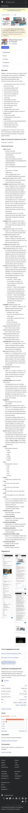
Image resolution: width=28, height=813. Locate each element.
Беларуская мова (8, 795)
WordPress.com (5, 782)
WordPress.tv (5, 778)
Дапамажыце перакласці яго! (14, 10)
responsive (20, 702)
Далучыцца (17, 771)
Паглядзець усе (23, 731)
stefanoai (14, 43)
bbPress (4, 787)
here (12, 142)
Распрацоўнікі (4, 776)
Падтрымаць (18, 776)
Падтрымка (5, 66)
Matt (3, 784)
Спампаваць (5, 47)
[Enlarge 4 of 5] (25, 626)
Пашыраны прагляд (6, 709)
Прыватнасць (4, 767)
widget (25, 702)
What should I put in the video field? (10, 657)
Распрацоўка (6, 62)
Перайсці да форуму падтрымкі (9, 740)
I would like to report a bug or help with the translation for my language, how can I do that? (8, 662)
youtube (17, 705)
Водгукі (5, 55)
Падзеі (16, 773)
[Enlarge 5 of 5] (25, 636)
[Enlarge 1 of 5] (11, 555)
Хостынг (3, 765)
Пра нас (3, 760)
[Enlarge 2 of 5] (25, 555)
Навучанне (4, 771)
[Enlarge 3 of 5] (25, 593)
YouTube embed (23, 705)
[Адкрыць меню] (26, 2)
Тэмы (16, 762)
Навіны (3, 762)
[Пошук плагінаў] (15, 15)
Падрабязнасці (6, 52)
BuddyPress (4, 789)
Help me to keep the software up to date (11, 653)
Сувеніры (18, 778)
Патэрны (17, 767)
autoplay (15, 702)
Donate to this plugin (6, 752)
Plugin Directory (4, 5)
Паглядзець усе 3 (23, 699)
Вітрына (17, 760)
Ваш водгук (4, 731)
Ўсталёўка (5, 59)
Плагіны (17, 765)
